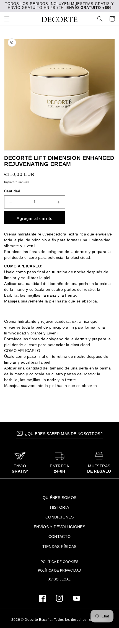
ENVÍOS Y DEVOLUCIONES (59, 527)
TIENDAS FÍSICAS (59, 546)
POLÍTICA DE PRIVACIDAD (59, 570)
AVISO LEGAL (59, 579)
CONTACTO (59, 536)
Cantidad (12, 191)
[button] (7, 19)
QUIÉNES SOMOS (60, 497)
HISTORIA (59, 507)
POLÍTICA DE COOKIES (60, 562)
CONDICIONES (59, 517)
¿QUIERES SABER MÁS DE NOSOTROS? (63, 433)
